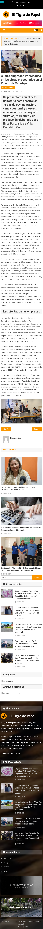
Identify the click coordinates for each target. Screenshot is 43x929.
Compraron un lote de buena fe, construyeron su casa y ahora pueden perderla (27, 643)
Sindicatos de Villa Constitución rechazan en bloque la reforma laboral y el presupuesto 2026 (21, 569)
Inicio (26, 926)
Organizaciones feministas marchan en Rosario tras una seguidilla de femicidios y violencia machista (27, 595)
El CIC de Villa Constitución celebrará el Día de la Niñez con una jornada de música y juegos (28, 612)
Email (5, 871)
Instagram (7, 862)
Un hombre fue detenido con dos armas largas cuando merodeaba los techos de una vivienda (28, 659)
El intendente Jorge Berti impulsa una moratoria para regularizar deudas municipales (21, 529)
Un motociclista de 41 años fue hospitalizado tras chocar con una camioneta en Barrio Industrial (28, 628)
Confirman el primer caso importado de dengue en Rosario (7, 429)
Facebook (7, 858)
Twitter (6, 867)
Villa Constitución (7, 88)
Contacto (19, 926)
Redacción (18, 91)
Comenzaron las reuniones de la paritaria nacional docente (38, 429)
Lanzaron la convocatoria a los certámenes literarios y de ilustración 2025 (18, 488)
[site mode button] (36, 30)
